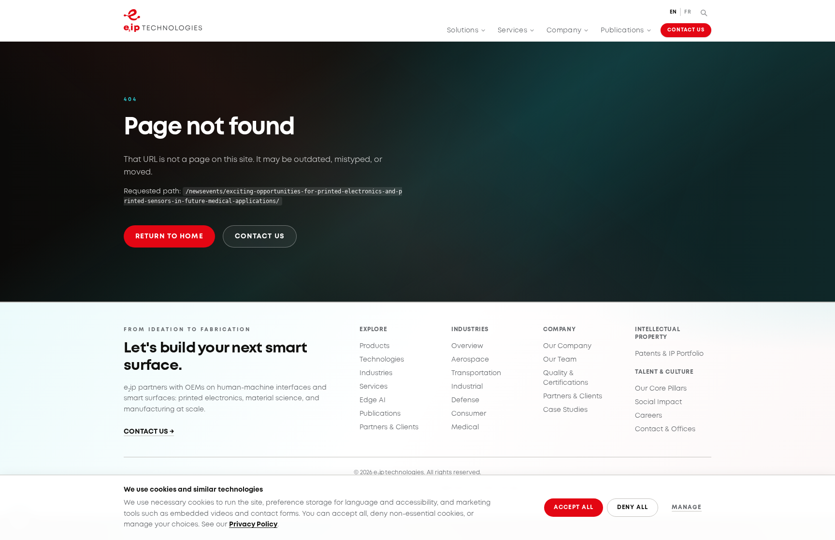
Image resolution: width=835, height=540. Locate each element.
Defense (465, 400)
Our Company (567, 346)
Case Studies (565, 410)
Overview (467, 346)
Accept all (573, 507)
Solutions (462, 30)
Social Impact (658, 402)
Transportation (476, 373)
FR (687, 12)
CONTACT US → (149, 432)
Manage (687, 507)
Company (564, 30)
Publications (622, 30)
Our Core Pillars (661, 389)
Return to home (169, 236)
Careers (648, 416)
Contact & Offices (665, 429)
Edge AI (373, 400)
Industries (376, 373)
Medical (465, 427)
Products (374, 346)
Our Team (559, 360)
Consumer (468, 414)
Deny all (632, 507)
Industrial (467, 387)
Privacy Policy (253, 524)
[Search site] (703, 12)
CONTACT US (686, 30)
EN (673, 12)
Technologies (382, 360)
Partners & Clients (389, 427)
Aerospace (470, 360)
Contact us (260, 236)
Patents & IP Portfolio (669, 354)
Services (512, 30)
